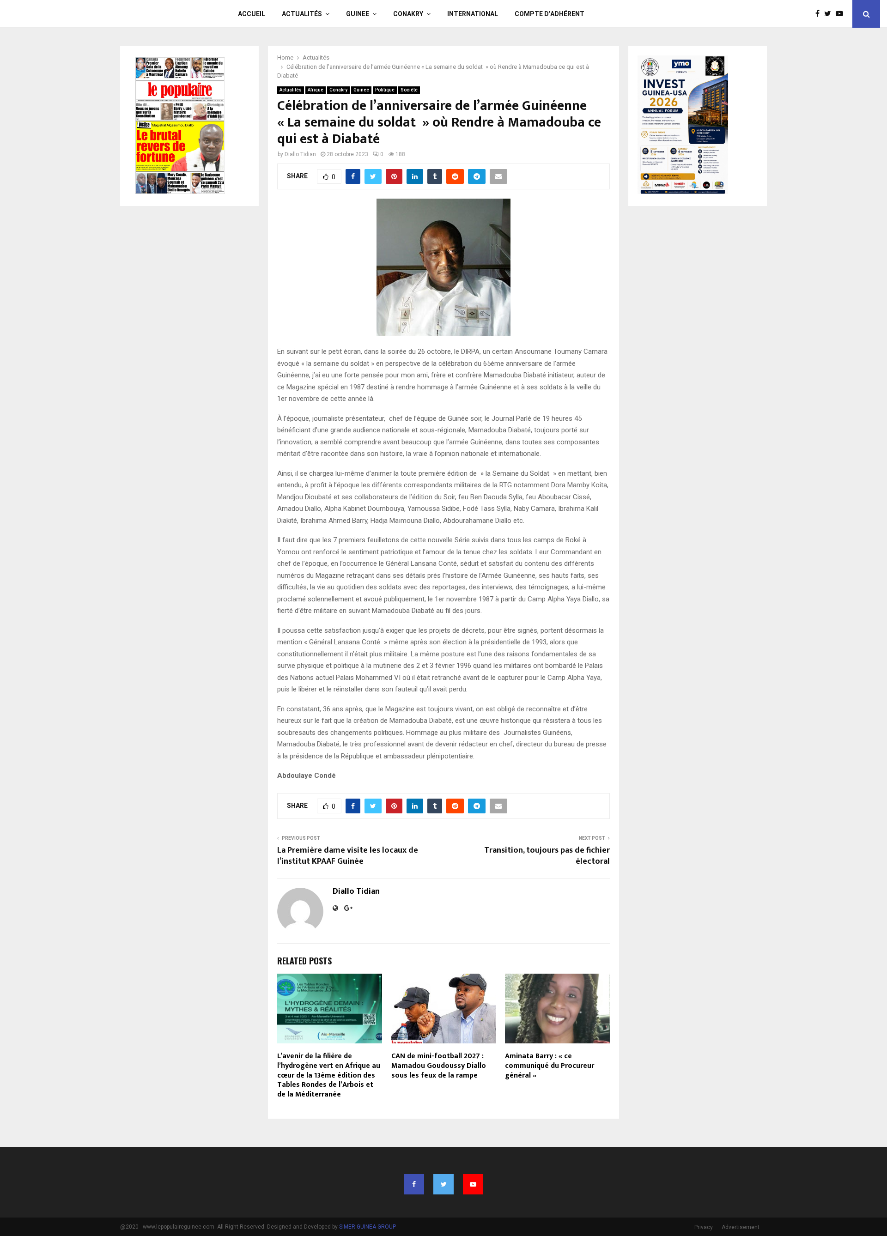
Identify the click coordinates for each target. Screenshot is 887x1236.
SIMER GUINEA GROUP (367, 1227)
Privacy (703, 1227)
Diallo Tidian (300, 154)
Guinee (357, 14)
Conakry (408, 14)
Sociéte (409, 89)
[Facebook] (819, 13)
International (472, 14)
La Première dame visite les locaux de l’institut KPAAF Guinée (347, 855)
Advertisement (740, 1227)
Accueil (251, 14)
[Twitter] (830, 13)
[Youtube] (842, 13)
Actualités (302, 14)
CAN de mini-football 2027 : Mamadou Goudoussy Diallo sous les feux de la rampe (438, 1066)
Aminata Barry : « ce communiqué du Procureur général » (549, 1066)
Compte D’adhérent (549, 14)
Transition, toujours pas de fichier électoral (547, 855)
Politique (385, 89)
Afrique (315, 89)
